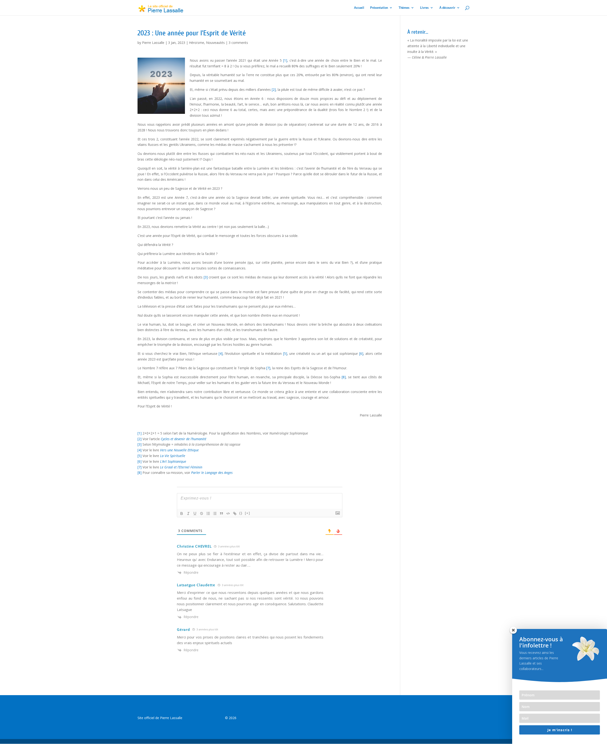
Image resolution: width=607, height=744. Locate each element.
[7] (268, 368)
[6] (361, 353)
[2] (274, 89)
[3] (206, 277)
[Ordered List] (208, 513)
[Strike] (201, 513)
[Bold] (181, 513)
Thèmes (404, 7)
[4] (221, 353)
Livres (424, 7)
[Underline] (195, 513)
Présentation (379, 7)
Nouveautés (215, 42)
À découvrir (447, 7)
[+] (247, 513)
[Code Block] (228, 513)
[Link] (234, 513)
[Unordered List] (215, 513)
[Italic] (188, 513)
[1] (285, 60)
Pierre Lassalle (153, 42)
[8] (344, 377)
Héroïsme (196, 42)
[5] (285, 353)
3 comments (238, 42)
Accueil (359, 7)
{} (241, 513)
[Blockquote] (221, 513)
